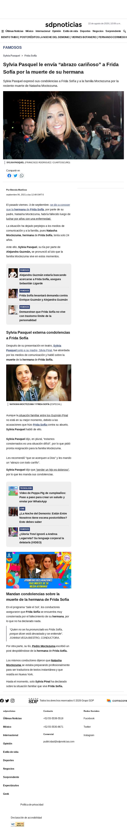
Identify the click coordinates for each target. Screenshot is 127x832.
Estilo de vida (70, 31)
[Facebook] (9, 175)
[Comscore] (117, 700)
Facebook (89, 718)
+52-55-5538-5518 (53, 718)
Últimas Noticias (14, 31)
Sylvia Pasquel (11, 55)
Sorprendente (113, 31)
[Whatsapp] (22, 175)
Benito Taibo (9, 37)
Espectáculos (11, 785)
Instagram (89, 735)
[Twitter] (15, 175)
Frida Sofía (30, 55)
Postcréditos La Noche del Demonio (44, 37)
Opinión (56, 31)
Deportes (85, 31)
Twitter (87, 726)
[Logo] (63, 25)
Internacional (43, 31)
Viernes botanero (83, 37)
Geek (6, 794)
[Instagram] (12, 701)
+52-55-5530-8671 (53, 726)
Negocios (98, 31)
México (29, 31)
